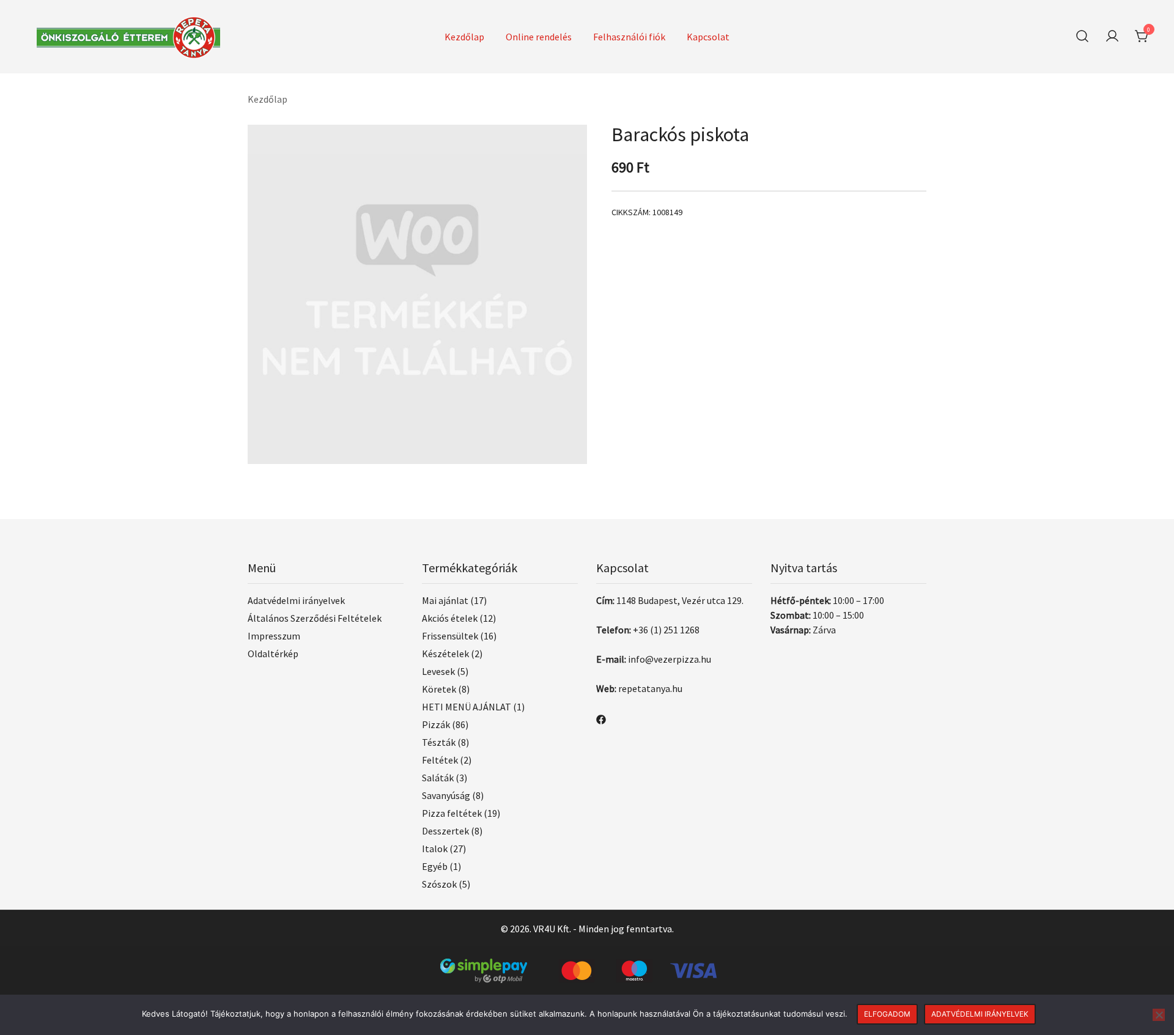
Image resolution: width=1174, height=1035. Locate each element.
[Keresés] (1082, 36)
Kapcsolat (708, 37)
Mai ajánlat (445, 600)
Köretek (439, 689)
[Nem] (1159, 1015)
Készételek (445, 653)
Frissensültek (450, 636)
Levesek (438, 671)
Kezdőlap (464, 37)
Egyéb (435, 866)
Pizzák (436, 724)
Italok (435, 848)
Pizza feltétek (452, 813)
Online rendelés (539, 37)
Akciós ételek (450, 618)
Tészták (439, 742)
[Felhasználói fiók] (1112, 37)
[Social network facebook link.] (601, 718)
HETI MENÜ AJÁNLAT (466, 707)
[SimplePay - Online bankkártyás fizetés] (587, 966)
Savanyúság (446, 795)
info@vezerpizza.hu (669, 659)
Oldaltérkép (273, 653)
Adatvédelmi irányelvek (296, 600)
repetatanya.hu (650, 688)
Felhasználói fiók (629, 37)
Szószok (439, 884)
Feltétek (440, 760)
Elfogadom (887, 1013)
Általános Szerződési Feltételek (315, 618)
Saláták (438, 778)
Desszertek (445, 831)
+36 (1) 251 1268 (666, 630)
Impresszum (274, 636)
